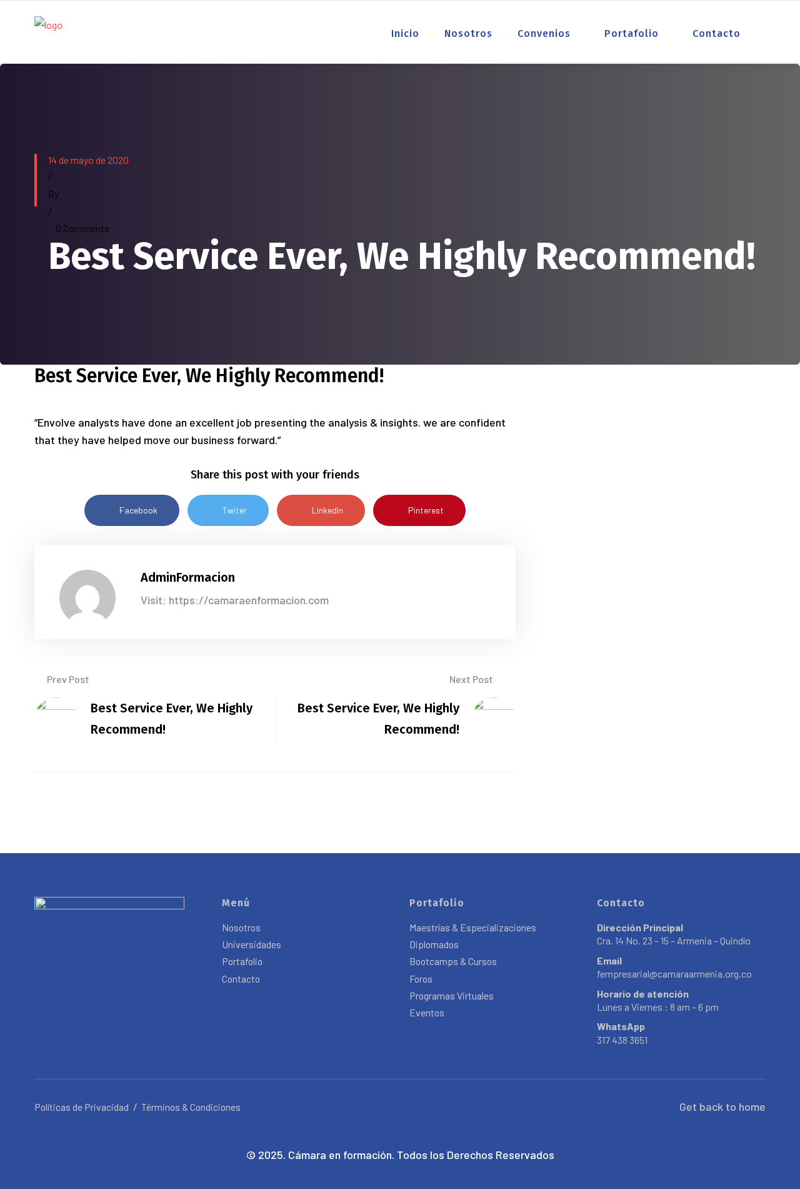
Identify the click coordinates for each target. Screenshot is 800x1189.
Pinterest (426, 510)
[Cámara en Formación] (48, 30)
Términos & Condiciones (191, 1107)
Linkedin (327, 510)
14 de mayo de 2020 (88, 160)
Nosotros (468, 33)
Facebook (138, 510)
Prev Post (67, 679)
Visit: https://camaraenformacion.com (235, 600)
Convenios (544, 33)
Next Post (472, 679)
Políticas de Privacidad (81, 1107)
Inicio (405, 33)
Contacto (716, 33)
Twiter (234, 510)
